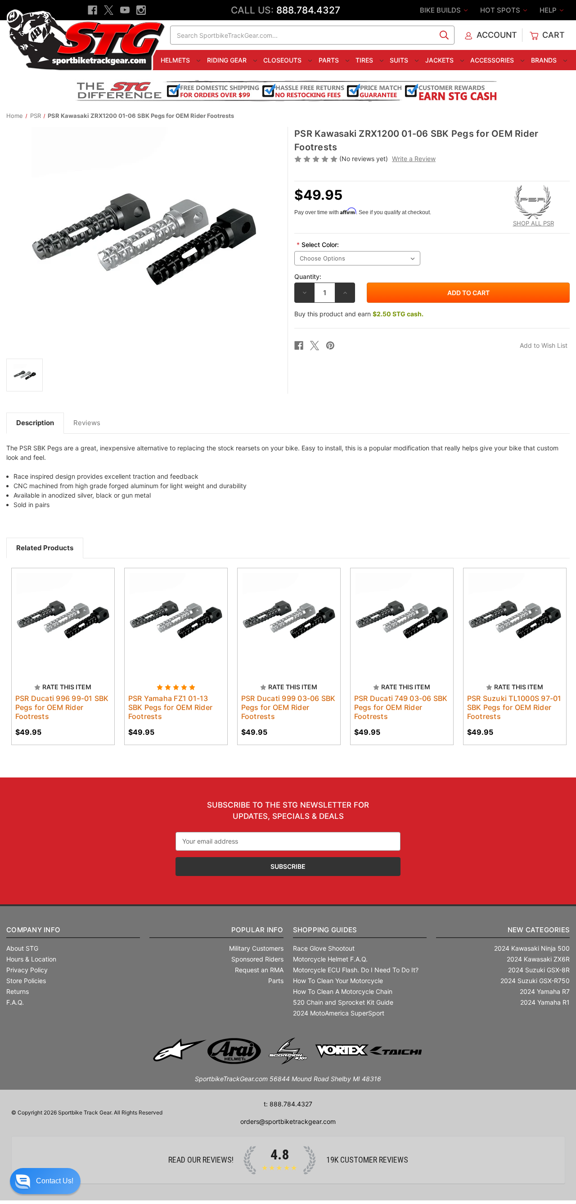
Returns (17, 991)
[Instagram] (141, 10)
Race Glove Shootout (324, 948)
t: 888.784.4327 (288, 1104)
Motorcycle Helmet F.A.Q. (330, 959)
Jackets (440, 60)
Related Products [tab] (44, 548)
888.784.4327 (308, 10)
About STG (22, 948)
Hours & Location (31, 959)
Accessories (493, 60)
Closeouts (283, 60)
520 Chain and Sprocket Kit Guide (343, 1002)
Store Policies (26, 980)
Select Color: (318, 244)
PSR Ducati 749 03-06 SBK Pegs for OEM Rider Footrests (401, 707)
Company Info (33, 929)
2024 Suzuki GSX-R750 (535, 980)
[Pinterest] (330, 345)
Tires (365, 60)
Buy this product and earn (358, 314)
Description (35, 422)
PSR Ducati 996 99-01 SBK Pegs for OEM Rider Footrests (62, 707)
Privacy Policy (27, 970)
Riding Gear (227, 60)
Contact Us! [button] (54, 1181)
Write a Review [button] (414, 158)
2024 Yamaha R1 (545, 1002)
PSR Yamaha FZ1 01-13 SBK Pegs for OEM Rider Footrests (170, 707)
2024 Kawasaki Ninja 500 (532, 948)
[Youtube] (125, 10)
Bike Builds (441, 10)
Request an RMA (259, 970)
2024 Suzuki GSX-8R (539, 970)
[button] (45, 1181)
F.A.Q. (15, 1002)
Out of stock (62, 627)
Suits (400, 60)
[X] (108, 10)
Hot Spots (501, 10)
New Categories (539, 929)
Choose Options (175, 627)
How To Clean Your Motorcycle (338, 980)
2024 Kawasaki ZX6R (538, 959)
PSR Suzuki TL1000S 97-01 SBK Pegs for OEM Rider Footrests (514, 707)
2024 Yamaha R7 (545, 991)
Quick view (58, 611)
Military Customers (256, 948)
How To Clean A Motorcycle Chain (342, 991)
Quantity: (307, 276)
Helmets (176, 60)
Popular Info (257, 929)
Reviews (86, 422)
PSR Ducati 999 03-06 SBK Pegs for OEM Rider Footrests (288, 707)
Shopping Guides (325, 929)
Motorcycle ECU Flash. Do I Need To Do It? (355, 970)
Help (549, 10)
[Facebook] (92, 10)
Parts (330, 60)
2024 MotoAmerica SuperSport (338, 1013)
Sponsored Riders (257, 959)
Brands (544, 60)
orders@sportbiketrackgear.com (288, 1121)
